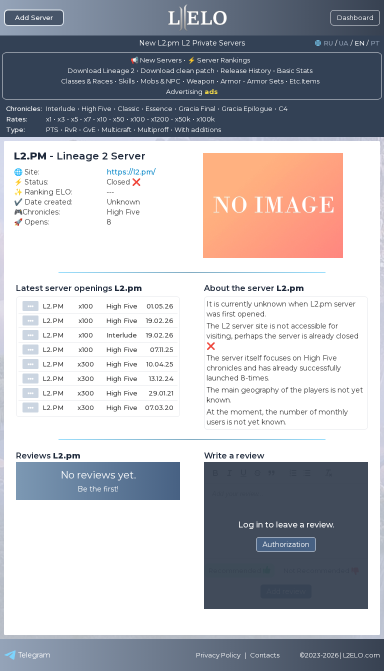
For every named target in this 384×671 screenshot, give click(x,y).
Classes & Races (86, 81)
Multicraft (117, 130)
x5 (74, 119)
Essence (159, 108)
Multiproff (153, 130)
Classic (129, 108)
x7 (87, 119)
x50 (118, 119)
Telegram (34, 655)
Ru (328, 43)
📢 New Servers (156, 60)
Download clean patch (177, 70)
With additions (197, 130)
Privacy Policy (218, 655)
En (359, 43)
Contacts (265, 655)
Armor (230, 81)
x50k (182, 119)
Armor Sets (265, 81)
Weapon (200, 81)
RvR (70, 130)
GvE (89, 130)
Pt (375, 43)
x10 (102, 119)
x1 (49, 119)
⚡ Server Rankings (219, 60)
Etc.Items (305, 81)
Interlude (61, 108)
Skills (126, 81)
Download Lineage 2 (101, 70)
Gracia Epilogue (247, 108)
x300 (86, 364)
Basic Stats (294, 70)
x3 (61, 119)
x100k (205, 119)
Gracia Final (197, 108)
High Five (97, 108)
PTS (52, 130)
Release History (245, 70)
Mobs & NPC (160, 81)
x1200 (160, 119)
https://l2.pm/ (131, 172)
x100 (137, 119)
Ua (343, 43)
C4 (283, 108)
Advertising (192, 91)
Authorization (286, 544)
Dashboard (355, 18)
